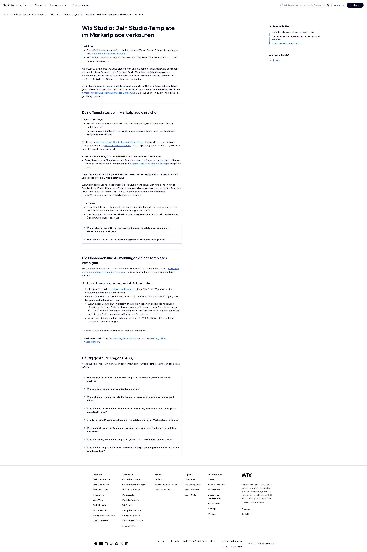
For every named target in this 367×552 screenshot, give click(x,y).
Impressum (160, 541)
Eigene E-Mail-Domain (132, 520)
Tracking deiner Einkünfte (126, 338)
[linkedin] (126, 543)
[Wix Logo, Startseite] (247, 475)
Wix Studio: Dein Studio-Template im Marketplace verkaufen (114, 14)
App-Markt (98, 500)
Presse (211, 479)
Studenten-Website (131, 515)
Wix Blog (158, 479)
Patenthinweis (214, 503)
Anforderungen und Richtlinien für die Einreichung (108, 92)
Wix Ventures (214, 489)
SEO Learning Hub (162, 489)
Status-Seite (190, 495)
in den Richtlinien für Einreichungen (150, 163)
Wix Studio (127, 505)
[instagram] (106, 543)
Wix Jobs (212, 514)
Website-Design (100, 489)
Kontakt (245, 514)
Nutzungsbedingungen (231, 541)
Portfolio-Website (130, 500)
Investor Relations (216, 484)
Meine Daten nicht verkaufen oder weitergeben (193, 541)
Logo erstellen (129, 526)
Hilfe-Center (190, 479)
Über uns (246, 509)
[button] (130, 229)
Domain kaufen (100, 510)
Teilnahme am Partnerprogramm (107, 53)
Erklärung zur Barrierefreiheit (215, 497)
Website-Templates (102, 479)
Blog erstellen (128, 495)
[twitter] (121, 543)
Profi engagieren (192, 484)
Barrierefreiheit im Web (104, 515)
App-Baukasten (100, 520)
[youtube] (101, 543)
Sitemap (212, 508)
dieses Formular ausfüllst (117, 145)
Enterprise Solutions (131, 510)
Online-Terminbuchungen (134, 484)
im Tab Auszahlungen (120, 289)
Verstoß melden (192, 489)
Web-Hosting (99, 505)
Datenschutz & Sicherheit (165, 484)
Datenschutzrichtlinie (232, 546)
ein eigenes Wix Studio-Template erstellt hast (120, 142)
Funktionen (98, 495)
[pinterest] (116, 543)
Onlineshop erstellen (131, 479)
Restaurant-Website (131, 489)
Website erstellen (101, 484)
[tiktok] (111, 543)
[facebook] (95, 543)
